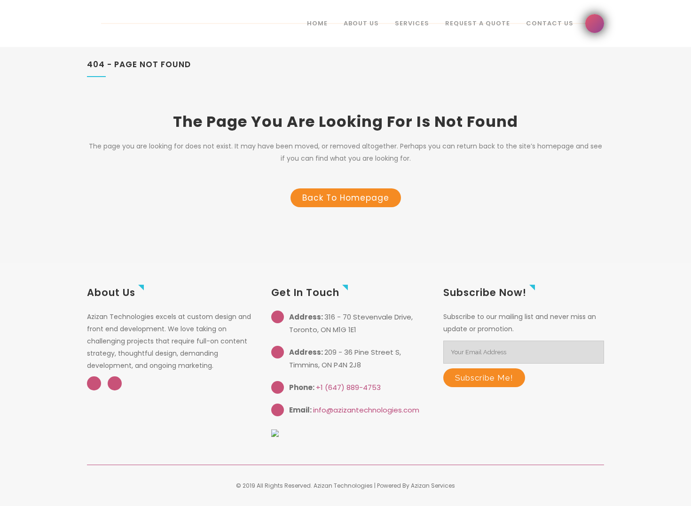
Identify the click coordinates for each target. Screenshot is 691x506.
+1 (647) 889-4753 (348, 387)
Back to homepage (345, 197)
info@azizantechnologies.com (366, 410)
